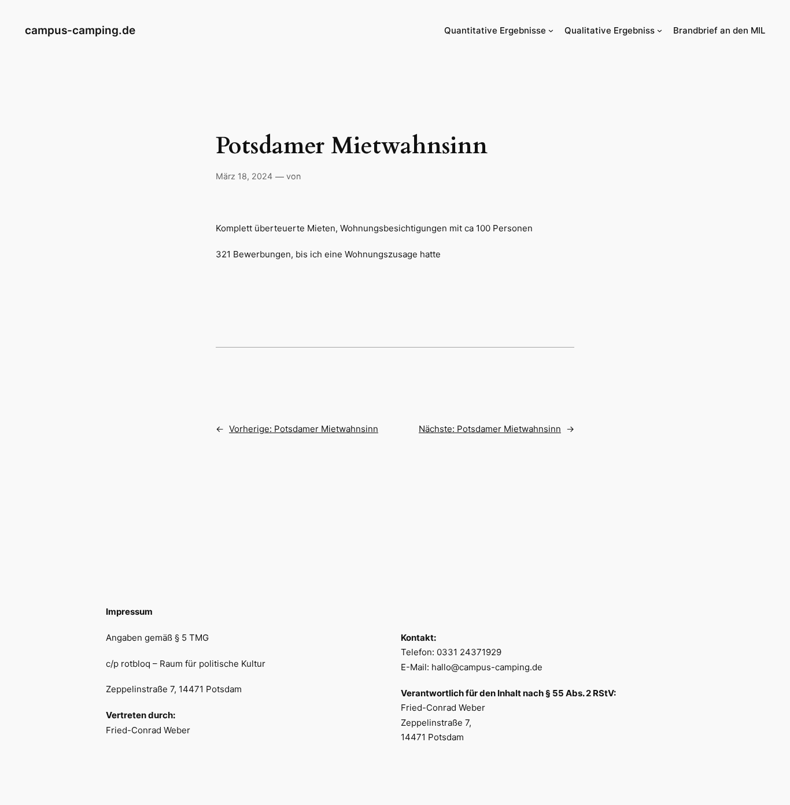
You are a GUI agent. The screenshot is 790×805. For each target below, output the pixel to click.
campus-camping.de (80, 30)
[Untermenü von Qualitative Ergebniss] (659, 30)
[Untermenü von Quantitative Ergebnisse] (550, 30)
